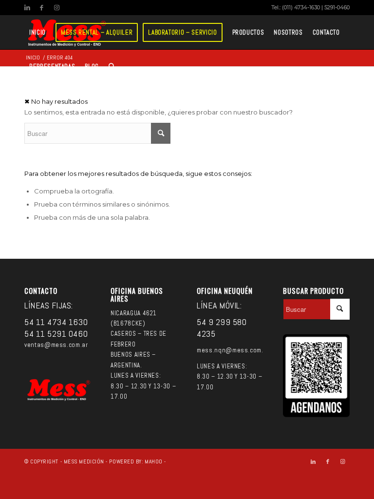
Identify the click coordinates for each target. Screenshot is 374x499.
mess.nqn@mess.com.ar (233, 350)
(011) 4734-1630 (301, 7)
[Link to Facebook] (42, 7)
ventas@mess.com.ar (56, 345)
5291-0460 (337, 7)
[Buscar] (112, 66)
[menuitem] (37, 32)
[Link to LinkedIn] (27, 7)
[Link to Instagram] (56, 7)
